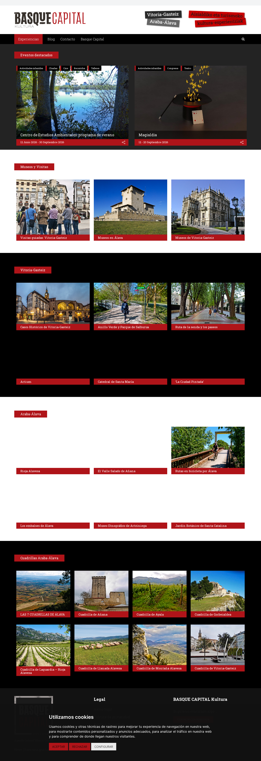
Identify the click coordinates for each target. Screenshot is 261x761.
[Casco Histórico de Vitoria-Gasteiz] (53, 303)
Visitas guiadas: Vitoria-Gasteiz (43, 238)
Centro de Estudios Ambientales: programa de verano (67, 135)
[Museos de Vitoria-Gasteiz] (208, 207)
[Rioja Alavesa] (53, 447)
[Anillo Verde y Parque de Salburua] (130, 303)
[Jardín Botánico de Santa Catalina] (208, 502)
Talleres (95, 68)
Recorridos (79, 68)
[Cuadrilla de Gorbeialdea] (218, 591)
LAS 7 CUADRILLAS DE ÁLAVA (42, 614)
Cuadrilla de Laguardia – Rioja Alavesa (42, 671)
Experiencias (28, 39)
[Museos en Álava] (130, 207)
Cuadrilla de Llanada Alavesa (100, 668)
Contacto (67, 39)
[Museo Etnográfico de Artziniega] (130, 502)
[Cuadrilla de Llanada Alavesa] (101, 645)
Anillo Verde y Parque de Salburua (123, 327)
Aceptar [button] (58, 746)
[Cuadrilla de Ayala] (160, 591)
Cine (65, 68)
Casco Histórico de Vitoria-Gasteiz (45, 327)
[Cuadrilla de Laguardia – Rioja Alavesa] (43, 645)
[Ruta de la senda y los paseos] (208, 303)
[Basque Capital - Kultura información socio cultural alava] (50, 20)
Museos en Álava (110, 238)
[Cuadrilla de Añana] (101, 591)
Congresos (172, 68)
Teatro (187, 68)
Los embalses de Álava (36, 526)
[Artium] (53, 358)
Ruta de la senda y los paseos (196, 327)
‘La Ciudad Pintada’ (189, 382)
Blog (51, 39)
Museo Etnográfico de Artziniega (122, 526)
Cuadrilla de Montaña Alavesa (159, 668)
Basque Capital (92, 39)
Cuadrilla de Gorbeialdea (213, 614)
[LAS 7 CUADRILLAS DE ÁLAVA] (43, 591)
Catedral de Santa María (116, 382)
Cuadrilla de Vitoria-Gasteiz (215, 668)
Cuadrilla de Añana (93, 614)
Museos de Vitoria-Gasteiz (194, 238)
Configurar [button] (103, 746)
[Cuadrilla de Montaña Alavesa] (160, 645)
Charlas (53, 68)
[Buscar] (243, 39)
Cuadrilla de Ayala (150, 614)
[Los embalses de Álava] (53, 502)
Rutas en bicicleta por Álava (196, 471)
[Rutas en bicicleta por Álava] (208, 447)
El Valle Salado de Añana (116, 471)
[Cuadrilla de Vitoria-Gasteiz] (218, 645)
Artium (25, 382)
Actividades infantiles (31, 68)
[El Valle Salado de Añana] (130, 447)
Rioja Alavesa (30, 471)
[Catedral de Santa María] (130, 358)
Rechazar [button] (79, 746)
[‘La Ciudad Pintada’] (208, 358)
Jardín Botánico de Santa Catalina (201, 526)
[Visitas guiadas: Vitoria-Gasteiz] (53, 207)
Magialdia (148, 135)
